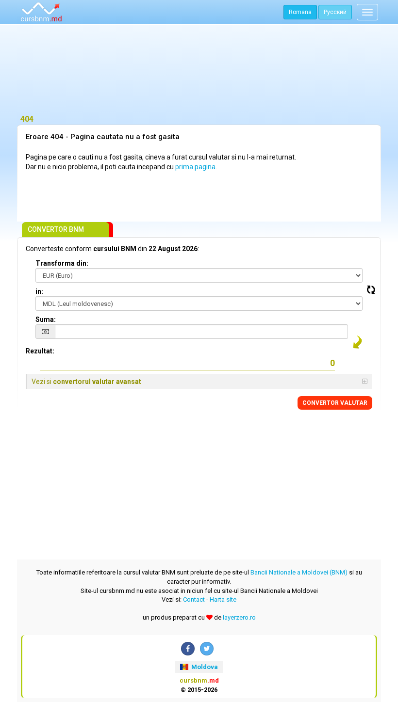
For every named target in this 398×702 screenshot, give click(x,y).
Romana (300, 12)
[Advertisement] (199, 70)
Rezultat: (40, 351)
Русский (335, 12)
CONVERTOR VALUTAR (334, 402)
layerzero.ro (239, 617)
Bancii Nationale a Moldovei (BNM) (299, 572)
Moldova (204, 666)
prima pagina (195, 167)
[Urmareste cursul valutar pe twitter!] (207, 648)
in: (39, 291)
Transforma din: (61, 263)
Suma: (45, 319)
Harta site (223, 599)
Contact (194, 599)
